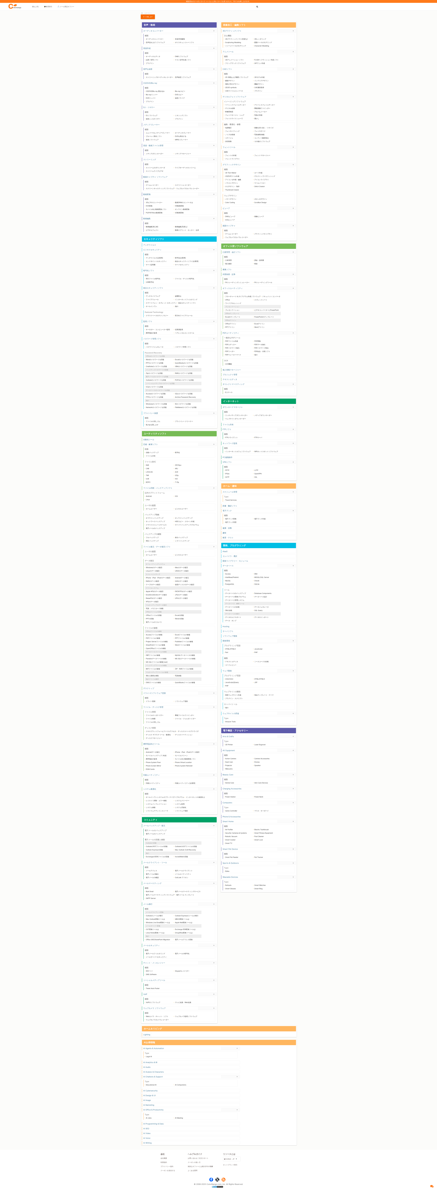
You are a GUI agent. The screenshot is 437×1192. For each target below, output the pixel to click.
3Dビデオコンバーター (154, 202)
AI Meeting (179, 1118)
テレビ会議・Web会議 (183, 1002)
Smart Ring (258, 889)
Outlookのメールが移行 (154, 916)
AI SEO (146, 1128)
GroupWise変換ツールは (184, 933)
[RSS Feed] (223, 1180)
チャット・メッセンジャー (154, 963)
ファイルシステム (152, 588)
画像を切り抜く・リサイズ (263, 128)
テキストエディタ (230, 379)
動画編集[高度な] (181, 227)
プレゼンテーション (232, 307)
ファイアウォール (152, 299)
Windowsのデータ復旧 (154, 567)
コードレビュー (230, 665)
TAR (147, 475)
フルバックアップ (152, 537)
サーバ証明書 (150, 265)
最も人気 (35, 7)
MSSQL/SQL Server (261, 577)
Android (149, 496)
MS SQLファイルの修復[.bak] (157, 662)
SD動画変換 (179, 213)
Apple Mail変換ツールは (183, 922)
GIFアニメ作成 (259, 63)
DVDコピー (179, 95)
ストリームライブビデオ (154, 171)
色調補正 (228, 128)
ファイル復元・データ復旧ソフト (157, 547)
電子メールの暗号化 (182, 953)
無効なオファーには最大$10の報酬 (200, 1166)
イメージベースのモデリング (235, 46)
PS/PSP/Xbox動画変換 (154, 213)
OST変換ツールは (152, 929)
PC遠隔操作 (227, 457)
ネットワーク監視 (230, 443)
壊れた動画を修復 (152, 676)
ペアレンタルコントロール (184, 333)
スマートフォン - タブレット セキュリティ (161, 303)
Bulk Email (149, 891)
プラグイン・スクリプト (234, 698)
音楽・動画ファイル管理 (153, 145)
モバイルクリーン (181, 755)
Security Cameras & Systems (236, 833)
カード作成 (258, 173)
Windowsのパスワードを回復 (156, 404)
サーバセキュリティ (182, 265)
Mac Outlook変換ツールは (155, 919)
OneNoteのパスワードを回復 (156, 366)
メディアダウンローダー (154, 154)
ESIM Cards (150, 769)
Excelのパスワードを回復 (184, 359)
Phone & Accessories (232, 816)
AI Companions (180, 1085)
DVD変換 (149, 206)
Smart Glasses (230, 889)
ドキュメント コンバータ (271, 296)
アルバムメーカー (260, 112)
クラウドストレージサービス (156, 525)
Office (227, 300)
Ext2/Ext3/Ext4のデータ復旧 (156, 595)
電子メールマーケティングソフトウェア (160, 895)
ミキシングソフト (181, 115)
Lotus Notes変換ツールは (155, 933)
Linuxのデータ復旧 (152, 571)
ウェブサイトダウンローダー (235, 419)
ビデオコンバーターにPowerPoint (266, 310)
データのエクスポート (233, 617)
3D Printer (229, 745)
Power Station (230, 797)
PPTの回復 (150, 619)
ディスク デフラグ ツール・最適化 (158, 735)
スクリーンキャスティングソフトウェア (160, 188)
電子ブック (227, 510)
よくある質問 (192, 1170)
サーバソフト (228, 631)
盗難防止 (178, 296)
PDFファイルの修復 (153, 638)
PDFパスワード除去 (261, 348)
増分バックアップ (152, 541)
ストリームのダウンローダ (155, 168)
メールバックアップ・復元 (154, 825)
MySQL (228, 581)
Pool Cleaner (259, 836)
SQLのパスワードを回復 (184, 394)
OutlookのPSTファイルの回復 (157, 846)
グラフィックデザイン (232, 164)
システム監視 (180, 804)
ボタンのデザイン (260, 199)
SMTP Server (151, 898)
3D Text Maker (230, 173)
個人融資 (228, 264)
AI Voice (146, 1138)
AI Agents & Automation (153, 1048)
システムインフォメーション (156, 804)
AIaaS (225, 551)
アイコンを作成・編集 (233, 180)
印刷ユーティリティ (151, 775)
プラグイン (150, 63)
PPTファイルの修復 (182, 638)
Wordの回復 (179, 619)
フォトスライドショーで (234, 118)
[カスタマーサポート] (432, 1186)
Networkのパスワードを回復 (156, 407)
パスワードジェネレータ (154, 347)
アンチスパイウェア (153, 296)
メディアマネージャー (183, 154)
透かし (256, 118)
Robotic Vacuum (231, 836)
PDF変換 (257, 341)
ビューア (226, 208)
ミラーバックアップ (182, 541)
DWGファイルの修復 (153, 682)
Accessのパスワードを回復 (156, 394)
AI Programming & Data (153, 1124)
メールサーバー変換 (153, 926)
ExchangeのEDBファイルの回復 (157, 857)
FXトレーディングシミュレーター (237, 282)
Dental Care (229, 783)
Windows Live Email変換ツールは (158, 922)
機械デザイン (259, 84)
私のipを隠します (152, 425)
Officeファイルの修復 (154, 631)
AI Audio (147, 1067)
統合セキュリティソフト (153, 288)
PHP (256, 652)
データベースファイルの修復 (156, 652)
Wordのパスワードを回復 (155, 359)
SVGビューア (230, 220)
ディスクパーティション (184, 735)
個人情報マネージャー (232, 370)
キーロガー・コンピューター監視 (158, 329)
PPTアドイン (230, 327)
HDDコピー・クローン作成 (184, 521)
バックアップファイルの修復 (156, 665)
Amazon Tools (230, 722)
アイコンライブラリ (261, 180)
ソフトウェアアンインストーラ (157, 811)
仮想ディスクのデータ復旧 (184, 584)
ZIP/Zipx (178, 465)
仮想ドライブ (180, 98)
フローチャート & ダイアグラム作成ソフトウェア (243, 296)
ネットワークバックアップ (155, 521)
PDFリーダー (230, 351)
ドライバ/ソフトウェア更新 (154, 693)
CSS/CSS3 (229, 679)
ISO (176, 479)
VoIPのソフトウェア (153, 1002)
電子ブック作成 (260, 519)
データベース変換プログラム (235, 597)
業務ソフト (227, 269)
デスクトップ (148, 688)
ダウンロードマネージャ (233, 407)
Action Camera (230, 759)
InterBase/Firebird (232, 577)
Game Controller (231, 811)
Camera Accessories (261, 759)
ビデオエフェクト (152, 230)
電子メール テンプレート (185, 895)
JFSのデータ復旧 (181, 595)
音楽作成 (147, 48)
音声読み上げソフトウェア (155, 42)
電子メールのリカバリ (154, 622)
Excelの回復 (179, 615)
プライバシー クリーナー (184, 421)
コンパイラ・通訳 (230, 556)
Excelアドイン (259, 324)
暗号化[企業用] (180, 258)
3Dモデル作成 (259, 77)
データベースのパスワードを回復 (158, 390)
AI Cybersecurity (150, 1091)
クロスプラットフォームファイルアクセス (161, 731)
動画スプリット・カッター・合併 (187, 230)
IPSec (227, 474)
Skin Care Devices (261, 783)
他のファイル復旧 (152, 679)
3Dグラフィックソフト (232, 31)
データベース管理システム (234, 600)
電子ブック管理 (230, 522)
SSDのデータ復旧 (181, 581)
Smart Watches (260, 885)
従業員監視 (179, 329)
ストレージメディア (153, 574)
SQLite (256, 584)
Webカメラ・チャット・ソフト (157, 1016)
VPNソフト (227, 462)
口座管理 (228, 260)
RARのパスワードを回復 (183, 373)
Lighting (146, 1034)
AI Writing (147, 1143)
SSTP (227, 477)
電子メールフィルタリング (155, 953)
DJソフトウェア (152, 115)
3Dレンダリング (260, 39)
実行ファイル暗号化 (153, 279)
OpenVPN (258, 474)
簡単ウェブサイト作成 (233, 695)
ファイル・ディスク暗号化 (184, 279)
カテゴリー (148, 13)
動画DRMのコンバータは (184, 202)
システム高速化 (180, 807)
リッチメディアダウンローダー (236, 415)
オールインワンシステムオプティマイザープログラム (165, 797)
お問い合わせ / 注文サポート (198, 1158)
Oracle (256, 581)
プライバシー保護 (150, 413)
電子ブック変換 (230, 519)
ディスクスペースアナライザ (188, 731)
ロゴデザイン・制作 (232, 186)
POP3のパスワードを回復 (184, 380)
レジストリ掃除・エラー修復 (156, 800)
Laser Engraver (260, 745)
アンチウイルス (149, 245)
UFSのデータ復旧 (181, 598)
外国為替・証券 (229, 274)
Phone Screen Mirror (153, 766)
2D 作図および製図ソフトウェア (236, 77)
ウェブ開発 (227, 671)
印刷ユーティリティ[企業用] (185, 783)
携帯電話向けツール (151, 744)
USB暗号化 (150, 282)
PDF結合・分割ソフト (262, 351)
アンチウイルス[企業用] (154, 258)
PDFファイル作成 (231, 341)
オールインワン (151, 306)
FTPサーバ (258, 437)
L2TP (256, 470)
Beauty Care (228, 775)
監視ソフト (147, 321)
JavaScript (258, 649)
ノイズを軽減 (230, 134)
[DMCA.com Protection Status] (218, 1187)
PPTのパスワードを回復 (154, 363)
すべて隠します (148, 17)
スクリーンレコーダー (183, 185)
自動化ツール (148, 439)
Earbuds (228, 885)
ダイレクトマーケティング (233, 384)
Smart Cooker (230, 840)
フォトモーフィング (232, 131)
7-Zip (177, 482)
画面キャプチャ (229, 226)
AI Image (147, 1100)
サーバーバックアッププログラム (187, 525)
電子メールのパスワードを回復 (157, 377)
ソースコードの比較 (261, 661)
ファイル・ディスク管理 (153, 707)
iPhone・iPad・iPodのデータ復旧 (158, 578)
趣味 (224, 533)
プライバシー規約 (167, 1166)
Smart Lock (258, 840)
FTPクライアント (231, 437)
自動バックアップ (152, 452)
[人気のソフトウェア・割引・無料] (15, 6)
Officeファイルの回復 (154, 612)
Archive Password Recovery (185, 397)
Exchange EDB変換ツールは (185, 929)
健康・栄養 (227, 528)
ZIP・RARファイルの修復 (184, 669)
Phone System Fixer (153, 762)
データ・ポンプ (230, 621)
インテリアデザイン (261, 81)
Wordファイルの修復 (182, 645)
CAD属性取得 (259, 87)
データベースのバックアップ (235, 593)
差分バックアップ (181, 537)
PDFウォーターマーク (233, 355)
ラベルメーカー (260, 183)
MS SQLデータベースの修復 (185, 659)
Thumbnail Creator (232, 190)
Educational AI (151, 1085)
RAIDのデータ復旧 (152, 581)
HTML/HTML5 (230, 649)
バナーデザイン (230, 199)
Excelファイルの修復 (182, 635)
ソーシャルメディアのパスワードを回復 (160, 383)
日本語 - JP (230, 1159)
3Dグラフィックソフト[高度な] (236, 39)
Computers (227, 802)
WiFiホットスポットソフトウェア (266, 451)
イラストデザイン (231, 183)
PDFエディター (230, 344)
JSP (255, 682)
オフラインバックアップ (154, 518)
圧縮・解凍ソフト (150, 444)
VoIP (145, 994)
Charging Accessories (232, 789)
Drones (257, 762)
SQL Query (258, 610)
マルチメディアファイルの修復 (157, 672)
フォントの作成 (230, 155)
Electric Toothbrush (261, 829)
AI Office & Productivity (153, 1110)
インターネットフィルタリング (186, 299)
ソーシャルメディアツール (154, 980)
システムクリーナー (182, 800)
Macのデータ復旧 (181, 567)
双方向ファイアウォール (184, 315)
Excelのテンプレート (232, 317)
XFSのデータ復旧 (152, 602)
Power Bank (258, 797)
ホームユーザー (151, 509)
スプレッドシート (260, 300)
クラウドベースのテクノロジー (157, 315)
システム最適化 (149, 789)
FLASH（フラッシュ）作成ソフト (266, 60)
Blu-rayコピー (180, 91)
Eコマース (228, 392)
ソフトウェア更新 (181, 701)
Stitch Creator (259, 186)
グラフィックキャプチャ (263, 234)
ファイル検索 (150, 719)
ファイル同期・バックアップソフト (157, 488)
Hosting (226, 626)
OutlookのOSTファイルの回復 (186, 846)
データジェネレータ (261, 607)
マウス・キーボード (261, 811)
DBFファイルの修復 (153, 655)
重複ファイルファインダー (184, 715)
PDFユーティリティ (231, 333)
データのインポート (261, 617)
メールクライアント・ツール (155, 862)
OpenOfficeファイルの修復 (156, 648)
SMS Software (151, 974)
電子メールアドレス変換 (184, 939)
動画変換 (147, 194)
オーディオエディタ (153, 56)
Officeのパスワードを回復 (155, 356)
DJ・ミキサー (149, 107)
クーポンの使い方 (194, 1162)
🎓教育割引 (48, 7)
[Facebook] (211, 1180)
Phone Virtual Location (183, 762)
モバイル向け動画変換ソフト (156, 209)
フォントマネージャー (262, 155)
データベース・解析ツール (234, 603)
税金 (256, 264)
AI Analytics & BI (150, 1062)
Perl (226, 652)
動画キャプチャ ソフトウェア (155, 177)
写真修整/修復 (259, 134)
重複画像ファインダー (262, 108)
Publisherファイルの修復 (184, 641)
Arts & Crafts (228, 736)
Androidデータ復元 (182, 578)
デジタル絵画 (230, 108)
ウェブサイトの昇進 (231, 713)
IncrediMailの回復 (181, 857)
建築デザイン (230, 81)
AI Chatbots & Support (153, 1077)
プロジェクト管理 (230, 374)
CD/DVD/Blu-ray (150, 83)
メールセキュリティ (151, 945)
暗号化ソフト (148, 270)
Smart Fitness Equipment (263, 833)
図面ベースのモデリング (263, 42)
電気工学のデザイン (232, 84)
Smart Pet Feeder (231, 857)
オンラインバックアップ (184, 518)
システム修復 (150, 807)
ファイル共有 (150, 456)
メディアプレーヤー (151, 125)
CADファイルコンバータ (234, 91)
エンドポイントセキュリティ (156, 261)
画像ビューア (259, 216)
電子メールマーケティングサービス (188, 891)
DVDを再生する (180, 136)
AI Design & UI (149, 1095)
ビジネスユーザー (181, 509)
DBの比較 (228, 610)
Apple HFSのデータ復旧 (154, 591)
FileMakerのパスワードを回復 (186, 407)
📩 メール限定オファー (65, 7)
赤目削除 (228, 141)
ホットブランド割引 (230, 1165)
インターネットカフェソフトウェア (238, 451)
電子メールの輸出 (152, 874)
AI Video (147, 1133)
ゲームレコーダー (152, 185)
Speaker (257, 765)
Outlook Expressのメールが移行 (186, 916)
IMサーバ (149, 971)
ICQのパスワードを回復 (154, 387)
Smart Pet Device (230, 849)
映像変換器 (229, 112)
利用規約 (164, 1162)
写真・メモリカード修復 (154, 608)
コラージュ (229, 138)
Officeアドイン (230, 320)
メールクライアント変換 (154, 912)
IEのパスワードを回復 (183, 404)
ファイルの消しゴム (153, 421)
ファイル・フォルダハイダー (185, 719)
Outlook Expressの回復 (154, 850)
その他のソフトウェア (262, 141)
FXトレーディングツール (263, 282)
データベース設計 (260, 597)
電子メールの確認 (152, 877)
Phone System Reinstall (183, 766)
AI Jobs (148, 1118)
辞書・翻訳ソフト (230, 506)
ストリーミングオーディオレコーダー (159, 77)
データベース (228, 566)
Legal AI (149, 1056)
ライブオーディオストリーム (185, 168)
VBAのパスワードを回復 (183, 366)
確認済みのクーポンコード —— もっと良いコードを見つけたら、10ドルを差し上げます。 (218, 1)
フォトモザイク (260, 131)
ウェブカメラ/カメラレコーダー (187, 188)
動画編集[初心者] (152, 227)
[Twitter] (217, 1180)
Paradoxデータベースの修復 (156, 659)
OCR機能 (228, 364)
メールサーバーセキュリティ (156, 957)
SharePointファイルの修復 (155, 645)
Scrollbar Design (260, 202)
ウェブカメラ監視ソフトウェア (186, 1016)
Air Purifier (229, 829)
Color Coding (230, 202)
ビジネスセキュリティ (152, 250)
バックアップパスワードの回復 (157, 370)
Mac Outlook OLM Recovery (185, 850)
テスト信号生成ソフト (183, 60)
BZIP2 (148, 482)
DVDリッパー (151, 98)
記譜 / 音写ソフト (152, 60)
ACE (176, 472)
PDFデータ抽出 (259, 344)
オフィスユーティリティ (233, 288)
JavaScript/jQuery (232, 682)
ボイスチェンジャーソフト (184, 42)
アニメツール (228, 52)
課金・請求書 (259, 260)
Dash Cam (229, 762)
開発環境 (226, 641)
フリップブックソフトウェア (235, 63)
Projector (228, 765)
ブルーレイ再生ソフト (154, 136)
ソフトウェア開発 (230, 636)
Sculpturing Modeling (233, 42)
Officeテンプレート (232, 313)
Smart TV (228, 843)
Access (228, 574)
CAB (147, 468)
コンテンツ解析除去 (261, 138)
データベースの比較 (232, 607)
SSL (255, 477)
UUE (147, 479)
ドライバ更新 (150, 701)
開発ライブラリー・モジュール (235, 561)
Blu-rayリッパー (152, 95)
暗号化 (177, 452)
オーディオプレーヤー (183, 133)
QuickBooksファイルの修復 (185, 682)
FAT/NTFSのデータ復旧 (183, 591)
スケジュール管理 (230, 492)
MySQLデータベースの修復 (185, 655)
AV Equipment (229, 750)
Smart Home (228, 821)
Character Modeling (261, 46)
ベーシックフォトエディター (235, 105)
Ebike (227, 871)
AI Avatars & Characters (153, 1072)
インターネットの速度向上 (195, 797)
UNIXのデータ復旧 (181, 571)
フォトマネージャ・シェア (234, 115)
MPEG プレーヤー (181, 140)
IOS (176, 496)
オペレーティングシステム (155, 564)
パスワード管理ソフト (152, 339)
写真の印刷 (258, 115)
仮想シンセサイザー (153, 119)
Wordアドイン (259, 327)
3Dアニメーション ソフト (234, 60)
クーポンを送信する (168, 1170)
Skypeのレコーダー (182, 971)
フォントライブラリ (232, 159)
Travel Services (231, 500)
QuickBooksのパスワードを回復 (186, 363)
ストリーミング (149, 159)
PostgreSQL (229, 584)
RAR (147, 465)
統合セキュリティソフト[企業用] (186, 261)
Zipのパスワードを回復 (154, 373)
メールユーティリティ (183, 874)
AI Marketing (148, 1105)
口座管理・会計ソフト (232, 252)
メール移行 (147, 904)
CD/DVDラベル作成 (232, 176)
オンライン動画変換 (182, 209)
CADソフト (227, 69)
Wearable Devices (230, 877)
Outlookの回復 (151, 843)
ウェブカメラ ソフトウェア (154, 1008)
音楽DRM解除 (180, 39)
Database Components (262, 593)
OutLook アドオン (181, 877)
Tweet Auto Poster (153, 988)
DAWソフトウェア (181, 56)
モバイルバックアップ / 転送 (156, 755)
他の (176, 306)
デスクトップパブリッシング (264, 176)
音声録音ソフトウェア (183, 77)
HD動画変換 (179, 206)
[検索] (257, 6)
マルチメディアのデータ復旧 (156, 605)
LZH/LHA (149, 472)
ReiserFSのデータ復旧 (154, 598)
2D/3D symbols (230, 87)
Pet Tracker (258, 857)
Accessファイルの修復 (154, 635)
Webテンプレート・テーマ (264, 695)
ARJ (176, 468)
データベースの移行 (232, 614)
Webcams (228, 769)
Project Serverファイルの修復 (157, 641)
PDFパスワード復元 (232, 348)
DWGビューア (230, 216)
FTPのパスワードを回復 (154, 397)
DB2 (255, 574)
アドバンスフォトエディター (264, 105)
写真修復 (178, 676)
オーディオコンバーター (153, 31)
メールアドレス (151, 871)
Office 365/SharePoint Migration (158, 939)
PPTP (227, 470)
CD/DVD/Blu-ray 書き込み (155, 91)
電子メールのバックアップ (155, 528)
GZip (177, 475)
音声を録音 (147, 69)
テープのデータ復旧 (153, 584)
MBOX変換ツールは (182, 919)
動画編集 (147, 218)
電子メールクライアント (184, 871)
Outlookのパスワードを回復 (156, 380)
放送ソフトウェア (152, 140)
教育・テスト (228, 537)
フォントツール (229, 147)
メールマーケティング (152, 883)
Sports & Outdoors (231, 863)
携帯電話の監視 (151, 333)
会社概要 (164, 1158)
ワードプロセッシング (233, 303)
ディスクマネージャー (154, 738)
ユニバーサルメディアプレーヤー (158, 133)
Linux (148, 500)
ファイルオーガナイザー (154, 715)
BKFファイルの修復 (153, 669)
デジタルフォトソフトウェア (234, 97)
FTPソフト (227, 429)
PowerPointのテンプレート (264, 317)
